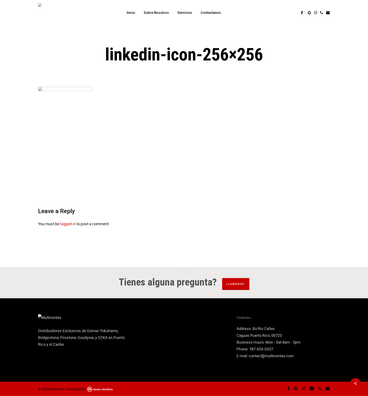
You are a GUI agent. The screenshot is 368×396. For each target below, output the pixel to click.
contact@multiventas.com (271, 356)
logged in (68, 224)
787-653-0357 (261, 349)
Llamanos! (236, 284)
